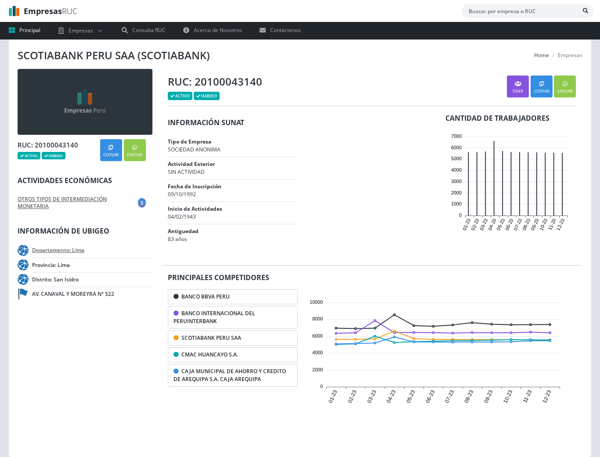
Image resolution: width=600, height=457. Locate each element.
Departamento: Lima (58, 250)
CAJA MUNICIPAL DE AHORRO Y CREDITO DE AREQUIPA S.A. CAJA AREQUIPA (229, 375)
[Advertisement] (79, 380)
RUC (50, 11)
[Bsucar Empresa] (585, 11)
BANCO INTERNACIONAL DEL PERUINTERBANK (214, 317)
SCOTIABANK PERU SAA (210, 338)
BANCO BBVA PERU (204, 296)
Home (541, 55)
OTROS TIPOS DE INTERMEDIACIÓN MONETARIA (62, 203)
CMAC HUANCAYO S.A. (208, 354)
